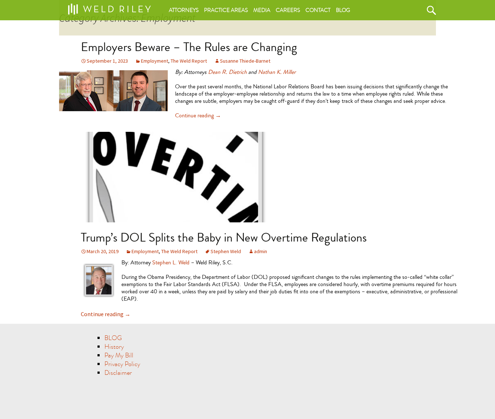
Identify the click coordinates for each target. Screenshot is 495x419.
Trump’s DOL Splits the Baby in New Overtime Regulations (224, 237)
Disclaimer (118, 372)
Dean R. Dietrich (227, 72)
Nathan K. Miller (277, 72)
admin (260, 251)
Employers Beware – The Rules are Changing (189, 47)
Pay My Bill (118, 355)
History (114, 346)
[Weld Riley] (109, 7)
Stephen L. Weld (171, 263)
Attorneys (184, 10)
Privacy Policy (122, 364)
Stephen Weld (226, 251)
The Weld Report (189, 61)
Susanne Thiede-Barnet (245, 61)
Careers (288, 10)
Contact (317, 10)
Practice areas (226, 10)
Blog (343, 10)
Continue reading (198, 116)
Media (261, 10)
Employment (154, 61)
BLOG (113, 338)
